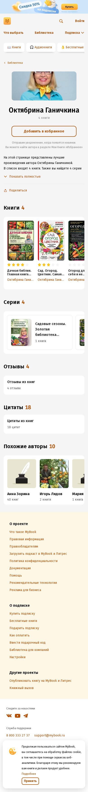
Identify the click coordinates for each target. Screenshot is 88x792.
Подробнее (29, 773)
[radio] (9, 265)
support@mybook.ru (49, 735)
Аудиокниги (43, 47)
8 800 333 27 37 (18, 735)
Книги (16, 47)
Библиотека (44, 33)
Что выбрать (13, 33)
